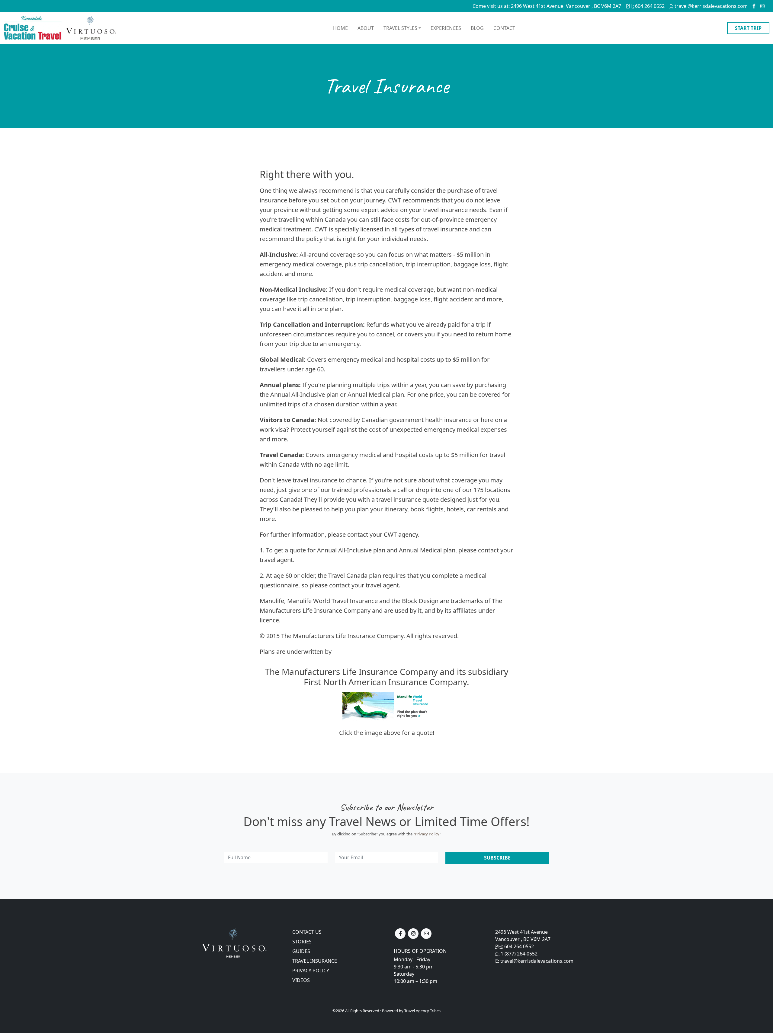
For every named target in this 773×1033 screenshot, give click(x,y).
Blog (477, 28)
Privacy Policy (427, 834)
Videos (301, 980)
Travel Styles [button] (400, 28)
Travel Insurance (314, 961)
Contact (504, 28)
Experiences (446, 28)
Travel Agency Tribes (422, 1010)
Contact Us (307, 932)
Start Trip (748, 28)
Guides (301, 951)
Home (340, 28)
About (366, 28)
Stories (302, 941)
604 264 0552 (645, 6)
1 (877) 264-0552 (519, 953)
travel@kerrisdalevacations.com (708, 6)
